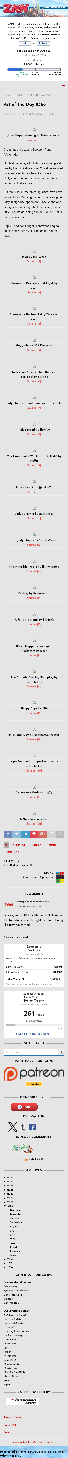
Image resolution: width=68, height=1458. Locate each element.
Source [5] (34, 350)
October (15, 1218)
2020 (10, 1202)
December (15, 1210)
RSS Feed (36, 1159)
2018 (10, 1259)
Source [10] (34, 492)
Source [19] (34, 739)
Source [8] (34, 434)
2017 (10, 1263)
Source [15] (34, 624)
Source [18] (34, 713)
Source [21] (34, 797)
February (15, 1251)
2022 (10, 1194)
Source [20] (34, 770)
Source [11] (34, 518)
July (12, 1230)
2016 (10, 1267)
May (12, 1238)
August (14, 1226)
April (12, 1243)
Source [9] (34, 465)
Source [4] (34, 323)
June (12, 1234)
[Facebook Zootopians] (22, 1151)
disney (37, 845)
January (14, 1255)
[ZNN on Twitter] (12, 1129)
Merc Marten (39, 114)
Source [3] (34, 292)
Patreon (43, 43)
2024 (10, 1185)
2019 (10, 1206)
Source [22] (34, 823)
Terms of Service (13, 1417)
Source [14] (34, 598)
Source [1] (34, 140)
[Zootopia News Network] (34, 15)
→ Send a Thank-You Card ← (34, 1034)
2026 (10, 1177)
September (16, 1222)
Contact (8, 1432)
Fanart (52, 845)
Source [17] (34, 686)
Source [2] (34, 261)
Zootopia (12, 852)
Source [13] (34, 571)
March (13, 1247)
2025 (10, 1181)
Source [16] (34, 655)
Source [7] (34, 408)
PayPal (25, 43)
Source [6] (34, 381)
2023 (10, 1190)
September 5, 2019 (17, 114)
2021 (10, 1198)
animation (19, 845)
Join (26, 1107)
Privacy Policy (11, 1425)
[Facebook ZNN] (32, 1129)
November (16, 1214)
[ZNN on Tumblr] (22, 1129)
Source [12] (34, 545)
